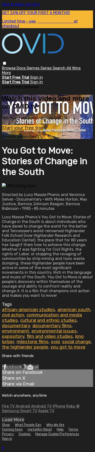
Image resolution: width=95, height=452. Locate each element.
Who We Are (55, 425)
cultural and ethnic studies (48, 320)
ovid (55, 341)
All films (73, 68)
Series (46, 68)
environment (15, 331)
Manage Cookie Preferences (57, 434)
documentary (16, 325)
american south (73, 309)
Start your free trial (22, 127)
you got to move (68, 347)
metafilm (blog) (40, 429)
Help (60, 429)
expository (13, 336)
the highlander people (25, 347)
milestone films (32, 341)
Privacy (8, 434)
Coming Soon (12, 429)
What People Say (28, 425)
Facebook (12, 366)
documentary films (52, 325)
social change (76, 341)
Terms (73, 429)
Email (33, 366)
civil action (13, 315)
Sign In (36, 82)
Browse (9, 68)
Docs (22, 68)
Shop (6, 425)
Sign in (36, 77)
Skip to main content (21, 4)
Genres (33, 68)
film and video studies (50, 336)
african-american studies (28, 309)
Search (59, 68)
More (6, 72)
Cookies (25, 434)
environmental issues (54, 331)
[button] (4, 63)
